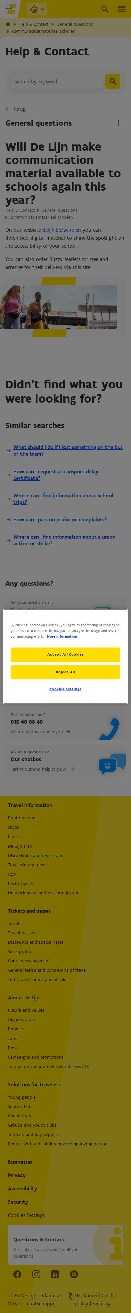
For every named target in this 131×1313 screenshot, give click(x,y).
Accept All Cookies (65, 654)
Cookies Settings (65, 689)
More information (62, 636)
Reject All (65, 672)
